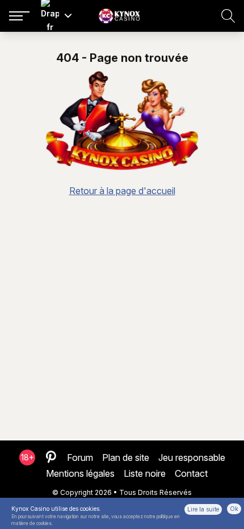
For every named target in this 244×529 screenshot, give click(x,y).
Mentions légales (80, 473)
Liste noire (145, 473)
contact (191, 473)
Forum (80, 457)
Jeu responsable (191, 457)
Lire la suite (203, 509)
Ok (234, 508)
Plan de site (125, 457)
